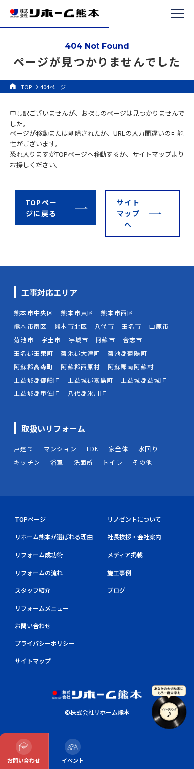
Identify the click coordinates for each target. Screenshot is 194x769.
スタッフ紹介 (33, 590)
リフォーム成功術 (39, 554)
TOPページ (30, 519)
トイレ (113, 462)
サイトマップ (33, 660)
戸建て (24, 448)
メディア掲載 (125, 554)
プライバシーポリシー (45, 643)
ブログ (116, 590)
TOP (26, 87)
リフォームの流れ (39, 572)
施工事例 (119, 572)
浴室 (56, 462)
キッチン (27, 462)
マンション (60, 448)
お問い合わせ (33, 625)
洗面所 (84, 462)
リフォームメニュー (42, 608)
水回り (148, 448)
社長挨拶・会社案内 (134, 536)
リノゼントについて (134, 519)
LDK (93, 448)
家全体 (119, 448)
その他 (143, 462)
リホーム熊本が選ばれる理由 (54, 536)
